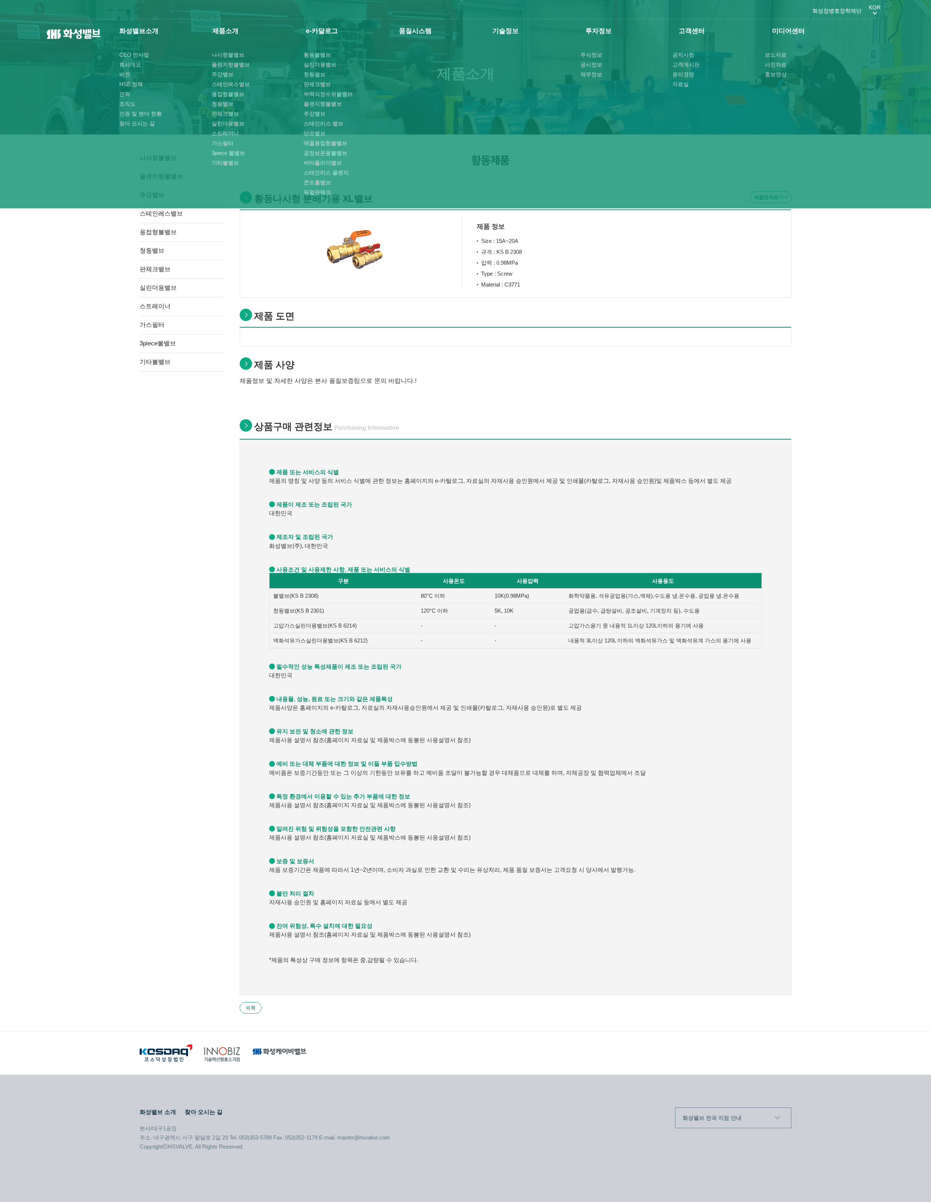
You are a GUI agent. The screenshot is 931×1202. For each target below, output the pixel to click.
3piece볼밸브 (158, 343)
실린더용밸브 (228, 123)
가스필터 (222, 143)
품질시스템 (415, 31)
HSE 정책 (131, 84)
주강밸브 (222, 74)
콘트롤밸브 (317, 182)
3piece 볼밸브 (228, 153)
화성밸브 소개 (158, 1112)
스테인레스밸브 (231, 84)
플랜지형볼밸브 (231, 64)
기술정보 (505, 31)
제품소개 (225, 31)
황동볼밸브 (317, 55)
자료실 (680, 84)
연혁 (124, 94)
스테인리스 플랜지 (326, 172)
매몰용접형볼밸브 (325, 143)
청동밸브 (222, 104)
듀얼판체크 (317, 192)
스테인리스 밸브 (323, 123)
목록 (250, 1008)
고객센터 (692, 31)
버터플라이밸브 (323, 163)
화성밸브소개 (139, 31)
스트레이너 (225, 133)
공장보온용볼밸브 (325, 153)
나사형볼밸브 (228, 55)
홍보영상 (776, 74)
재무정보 (591, 74)
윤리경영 (683, 74)
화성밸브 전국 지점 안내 (712, 1118)
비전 (124, 74)
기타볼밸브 (225, 163)
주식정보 (591, 55)
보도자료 (776, 55)
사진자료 (776, 64)
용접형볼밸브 (228, 94)
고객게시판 (686, 64)
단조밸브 (314, 133)
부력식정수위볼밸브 (328, 94)
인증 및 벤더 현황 (140, 114)
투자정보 (599, 31)
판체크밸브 (225, 114)
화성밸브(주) (74, 35)
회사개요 (130, 64)
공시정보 (591, 64)
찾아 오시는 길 (137, 123)
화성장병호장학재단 (837, 11)
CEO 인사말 (134, 55)
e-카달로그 (322, 31)
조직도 (127, 104)
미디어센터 (788, 31)
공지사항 (683, 55)
